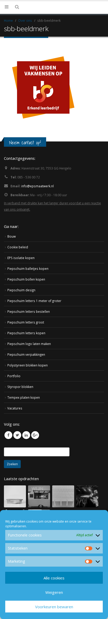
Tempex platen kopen (23, 421)
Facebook (8, 459)
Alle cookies (54, 577)
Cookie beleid (17, 271)
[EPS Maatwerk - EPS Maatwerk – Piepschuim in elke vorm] (54, 19)
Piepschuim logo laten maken (29, 367)
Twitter (17, 459)
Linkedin (26, 459)
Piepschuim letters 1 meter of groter (34, 324)
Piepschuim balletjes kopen (27, 292)
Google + (35, 459)
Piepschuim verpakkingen (26, 378)
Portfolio (13, 399)
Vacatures (14, 432)
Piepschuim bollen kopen (26, 303)
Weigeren (54, 592)
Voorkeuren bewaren (54, 606)
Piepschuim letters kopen (26, 356)
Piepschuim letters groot (25, 346)
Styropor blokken (20, 410)
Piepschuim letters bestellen (28, 335)
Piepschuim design (21, 313)
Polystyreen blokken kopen (27, 389)
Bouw (11, 260)
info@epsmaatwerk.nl (37, 209)
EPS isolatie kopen (21, 281)
